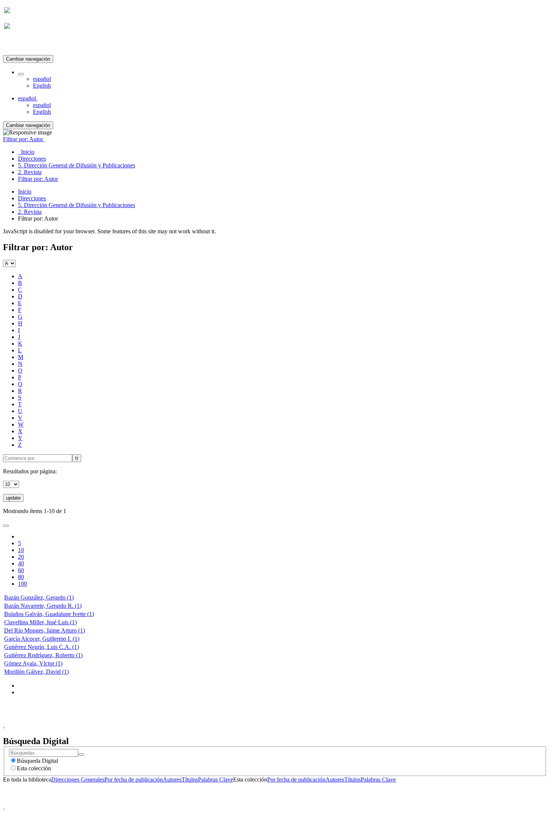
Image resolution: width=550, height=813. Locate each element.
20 (21, 556)
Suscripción (18, 44)
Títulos (189, 779)
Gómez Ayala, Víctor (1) (33, 663)
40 (21, 563)
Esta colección (34, 768)
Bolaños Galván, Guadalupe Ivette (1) (49, 614)
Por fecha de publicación (133, 779)
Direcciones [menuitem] (32, 158)
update (13, 498)
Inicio (24, 191)
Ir (76, 458)
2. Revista (30, 212)
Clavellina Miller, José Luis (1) (40, 622)
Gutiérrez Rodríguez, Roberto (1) (43, 655)
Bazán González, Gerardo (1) (39, 597)
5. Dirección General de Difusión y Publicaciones (76, 205)
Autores (172, 779)
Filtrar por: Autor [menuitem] (38, 179)
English (42, 85)
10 (21, 550)
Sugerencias (288, 718)
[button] (21, 74)
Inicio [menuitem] (26, 152)
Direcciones (32, 198)
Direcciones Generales (77, 779)
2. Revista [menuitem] (30, 172)
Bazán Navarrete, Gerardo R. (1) (43, 606)
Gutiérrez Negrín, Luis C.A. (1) (41, 647)
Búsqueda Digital (37, 761)
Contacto (258, 718)
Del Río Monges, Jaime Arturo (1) (44, 630)
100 (22, 583)
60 (21, 570)
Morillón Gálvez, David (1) (36, 671)
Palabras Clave (215, 779)
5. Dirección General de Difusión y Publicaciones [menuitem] (76, 165)
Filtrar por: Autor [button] (24, 139)
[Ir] (81, 754)
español (42, 79)
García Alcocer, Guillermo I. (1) (41, 638)
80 (21, 577)
